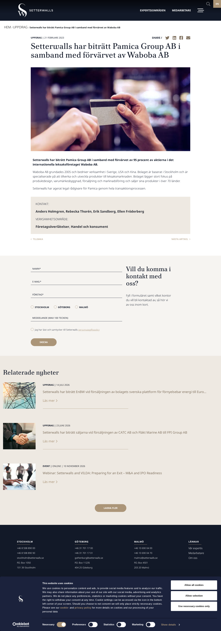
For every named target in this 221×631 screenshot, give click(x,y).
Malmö (83, 307)
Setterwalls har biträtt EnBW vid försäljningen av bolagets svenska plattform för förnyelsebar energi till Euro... (124, 392)
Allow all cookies (194, 585)
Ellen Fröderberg (130, 211)
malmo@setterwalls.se (146, 557)
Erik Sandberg (104, 211)
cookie (64, 607)
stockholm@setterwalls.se (30, 557)
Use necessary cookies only (194, 606)
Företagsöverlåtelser (52, 226)
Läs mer (49, 400)
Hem (7, 27)
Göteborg (64, 307)
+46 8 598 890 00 (26, 548)
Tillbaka (38, 239)
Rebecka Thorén (79, 211)
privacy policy (83, 607)
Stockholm (42, 307)
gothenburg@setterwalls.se (89, 557)
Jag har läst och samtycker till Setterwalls (67, 329)
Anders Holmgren (50, 211)
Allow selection (194, 595)
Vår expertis (195, 548)
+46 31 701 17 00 (84, 548)
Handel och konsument (89, 226)
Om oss (192, 558)
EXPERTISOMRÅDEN (153, 10)
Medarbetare (196, 553)
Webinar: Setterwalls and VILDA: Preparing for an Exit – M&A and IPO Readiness (102, 473)
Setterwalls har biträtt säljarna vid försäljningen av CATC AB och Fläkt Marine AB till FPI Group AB (115, 432)
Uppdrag (20, 27)
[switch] (93, 624)
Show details (168, 624)
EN (217, 3)
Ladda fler (110, 507)
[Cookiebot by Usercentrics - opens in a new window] (21, 624)
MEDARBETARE (181, 10)
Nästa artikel (179, 239)
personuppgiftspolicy (89, 329)
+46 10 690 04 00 (143, 548)
